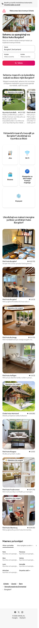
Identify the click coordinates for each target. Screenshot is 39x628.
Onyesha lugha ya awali (12, 5)
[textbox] (10, 56)
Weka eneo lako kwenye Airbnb (22, 11)
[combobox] (18, 49)
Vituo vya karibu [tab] (8, 545)
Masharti (22, 618)
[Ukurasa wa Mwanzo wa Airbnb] (4, 11)
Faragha (15, 618)
